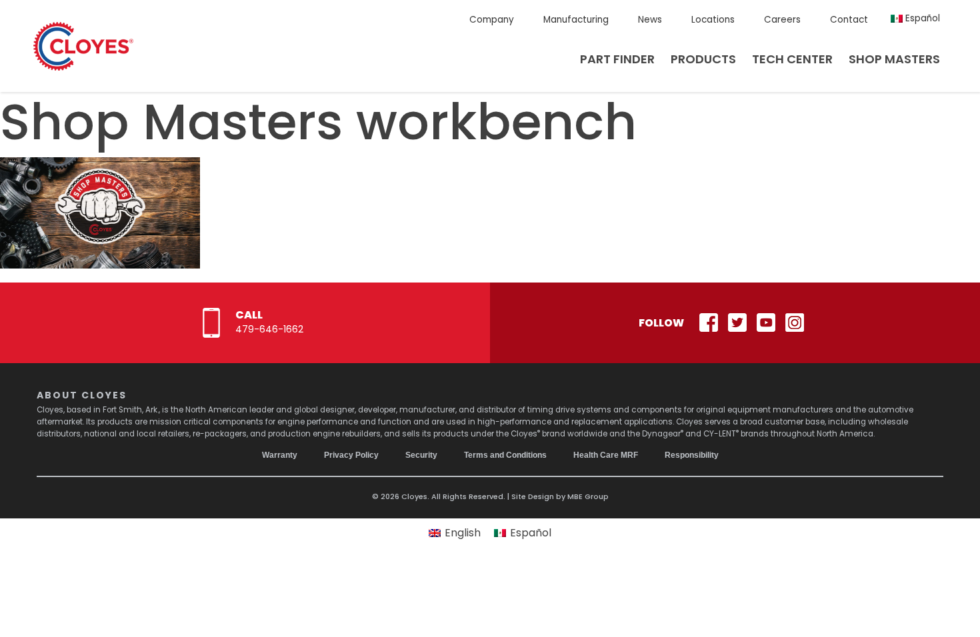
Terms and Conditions (505, 455)
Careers (782, 19)
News (650, 19)
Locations (713, 19)
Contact (849, 19)
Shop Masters (894, 59)
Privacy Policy (351, 455)
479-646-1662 (269, 329)
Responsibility (692, 455)
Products (703, 59)
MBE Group (588, 496)
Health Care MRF (605, 455)
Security (421, 455)
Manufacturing (576, 19)
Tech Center (792, 59)
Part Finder (617, 59)
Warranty (279, 455)
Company (491, 19)
